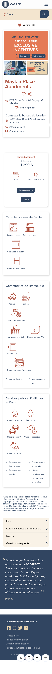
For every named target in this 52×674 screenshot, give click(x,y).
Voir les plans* (27, 107)
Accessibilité (12, 635)
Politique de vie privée (17, 639)
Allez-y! (26, 199)
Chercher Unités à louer (44, 14)
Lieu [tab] (8, 521)
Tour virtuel (24, 56)
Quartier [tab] (10, 536)
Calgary (11, 14)
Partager (29, 94)
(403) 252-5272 (17, 127)
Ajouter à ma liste (24, 94)
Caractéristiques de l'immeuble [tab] (23, 528)
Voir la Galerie (38, 56)
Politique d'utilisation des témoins (23, 647)
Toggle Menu (46, 4)
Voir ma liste (29, 25)
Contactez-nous (17, 131)
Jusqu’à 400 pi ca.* (36, 179)
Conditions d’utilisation (17, 643)
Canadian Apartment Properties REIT (19, 4)
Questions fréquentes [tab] (18, 543)
